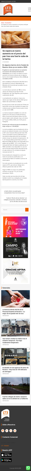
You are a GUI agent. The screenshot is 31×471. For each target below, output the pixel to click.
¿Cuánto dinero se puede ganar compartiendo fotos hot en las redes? (14, 192)
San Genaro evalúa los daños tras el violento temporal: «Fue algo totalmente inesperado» (14, 340)
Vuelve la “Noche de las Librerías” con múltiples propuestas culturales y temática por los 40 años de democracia (15, 199)
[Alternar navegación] (3, 19)
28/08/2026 (5, 315)
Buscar (27, 210)
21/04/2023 (5, 62)
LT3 (20, 468)
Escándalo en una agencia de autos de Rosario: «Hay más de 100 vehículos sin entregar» (15, 369)
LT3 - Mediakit (5, 445)
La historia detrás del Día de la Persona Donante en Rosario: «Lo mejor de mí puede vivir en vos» (13, 311)
